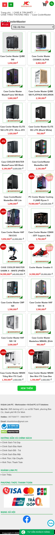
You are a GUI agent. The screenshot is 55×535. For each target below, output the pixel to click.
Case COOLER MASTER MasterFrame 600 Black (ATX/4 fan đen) (12, 163)
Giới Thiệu (6, 475)
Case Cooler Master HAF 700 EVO (12, 234)
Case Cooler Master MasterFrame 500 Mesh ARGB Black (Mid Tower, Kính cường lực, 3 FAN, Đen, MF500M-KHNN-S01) (12, 93)
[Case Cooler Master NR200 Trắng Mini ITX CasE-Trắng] (12, 359)
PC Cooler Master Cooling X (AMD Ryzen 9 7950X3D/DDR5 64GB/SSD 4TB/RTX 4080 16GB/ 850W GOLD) (41, 199)
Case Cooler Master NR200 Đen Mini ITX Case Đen (40, 374)
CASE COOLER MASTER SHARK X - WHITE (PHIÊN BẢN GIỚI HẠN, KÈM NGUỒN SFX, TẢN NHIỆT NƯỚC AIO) (12, 269)
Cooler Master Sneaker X (41, 267)
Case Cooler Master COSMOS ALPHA (41, 58)
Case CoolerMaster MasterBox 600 (41, 163)
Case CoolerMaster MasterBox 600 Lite (13, 199)
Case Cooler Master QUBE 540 (12, 58)
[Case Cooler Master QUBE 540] (12, 42)
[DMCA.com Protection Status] (10, 433)
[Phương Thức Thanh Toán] (26, 497)
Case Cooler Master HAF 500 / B (40, 304)
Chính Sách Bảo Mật (11, 454)
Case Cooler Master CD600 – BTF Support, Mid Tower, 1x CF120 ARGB (40, 234)
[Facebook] (26, 519)
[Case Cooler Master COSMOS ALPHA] (40, 42)
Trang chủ (6, 12)
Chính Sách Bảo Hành (12, 446)
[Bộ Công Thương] (27, 426)
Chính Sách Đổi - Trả (11, 450)
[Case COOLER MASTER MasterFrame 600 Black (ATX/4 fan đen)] (12, 148)
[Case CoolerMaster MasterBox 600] (40, 148)
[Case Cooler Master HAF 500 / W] (12, 324)
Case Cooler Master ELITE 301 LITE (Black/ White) (41, 128)
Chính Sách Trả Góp (11, 442)
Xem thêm (27, 388)
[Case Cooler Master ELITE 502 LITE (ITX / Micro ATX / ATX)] (12, 113)
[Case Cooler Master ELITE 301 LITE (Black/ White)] (40, 113)
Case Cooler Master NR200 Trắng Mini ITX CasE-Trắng (12, 374)
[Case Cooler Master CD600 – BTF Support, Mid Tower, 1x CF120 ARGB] (40, 218)
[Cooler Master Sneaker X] (40, 253)
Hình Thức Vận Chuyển (12, 458)
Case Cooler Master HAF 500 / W (12, 339)
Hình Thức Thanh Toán (12, 462)
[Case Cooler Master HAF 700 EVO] (12, 218)
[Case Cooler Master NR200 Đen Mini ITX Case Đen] (40, 359)
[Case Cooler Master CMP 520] (12, 289)
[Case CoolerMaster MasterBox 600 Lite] (12, 183)
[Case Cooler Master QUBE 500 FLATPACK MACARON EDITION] (40, 77)
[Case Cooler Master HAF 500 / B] (40, 289)
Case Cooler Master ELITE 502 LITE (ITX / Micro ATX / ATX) (12, 128)
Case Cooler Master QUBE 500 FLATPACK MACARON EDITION (41, 93)
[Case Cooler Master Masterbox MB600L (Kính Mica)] (40, 324)
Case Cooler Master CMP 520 (12, 304)
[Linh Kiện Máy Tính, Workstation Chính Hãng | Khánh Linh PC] (26, 6)
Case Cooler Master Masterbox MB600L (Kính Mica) (41, 339)
